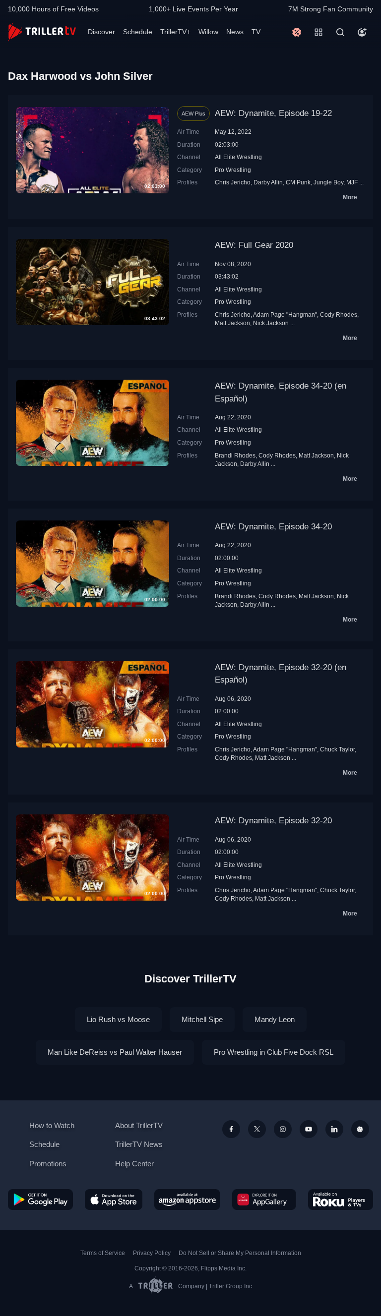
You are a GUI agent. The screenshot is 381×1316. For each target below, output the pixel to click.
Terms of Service (102, 1253)
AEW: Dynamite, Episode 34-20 (273, 526)
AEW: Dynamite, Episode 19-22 (273, 113)
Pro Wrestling (233, 170)
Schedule (137, 32)
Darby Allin (268, 182)
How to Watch (51, 1125)
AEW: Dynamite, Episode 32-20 (273, 820)
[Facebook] (231, 1129)
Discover (101, 32)
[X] (257, 1129)
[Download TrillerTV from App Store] (114, 1199)
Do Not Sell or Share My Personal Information (240, 1253)
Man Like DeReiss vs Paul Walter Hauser (115, 1052)
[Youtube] (309, 1129)
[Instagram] (283, 1129)
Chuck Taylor (337, 749)
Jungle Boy (328, 182)
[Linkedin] (334, 1129)
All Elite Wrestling (238, 157)
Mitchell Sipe (202, 1019)
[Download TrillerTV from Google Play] (40, 1199)
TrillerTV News (139, 1144)
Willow (208, 32)
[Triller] (360, 1129)
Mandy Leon (274, 1019)
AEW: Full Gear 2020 (254, 245)
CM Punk (298, 182)
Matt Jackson (232, 323)
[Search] (340, 32)
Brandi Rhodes (235, 455)
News (235, 32)
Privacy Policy (152, 1253)
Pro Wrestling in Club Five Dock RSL (273, 1052)
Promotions (47, 1163)
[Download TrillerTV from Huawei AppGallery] (264, 1199)
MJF (352, 182)
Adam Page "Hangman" (285, 314)
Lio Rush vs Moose (118, 1019)
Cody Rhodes (338, 314)
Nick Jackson (271, 323)
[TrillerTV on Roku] (340, 1199)
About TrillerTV (139, 1125)
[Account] (362, 32)
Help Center (134, 1163)
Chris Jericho (233, 182)
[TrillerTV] (42, 32)
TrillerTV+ (175, 32)
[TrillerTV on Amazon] (187, 1199)
